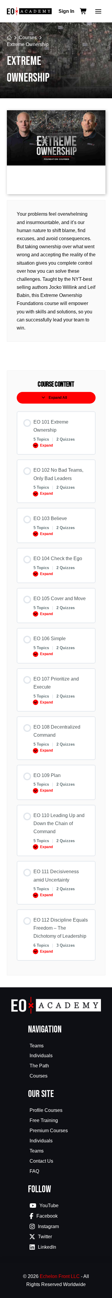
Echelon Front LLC (60, 1276)
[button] (98, 11)
